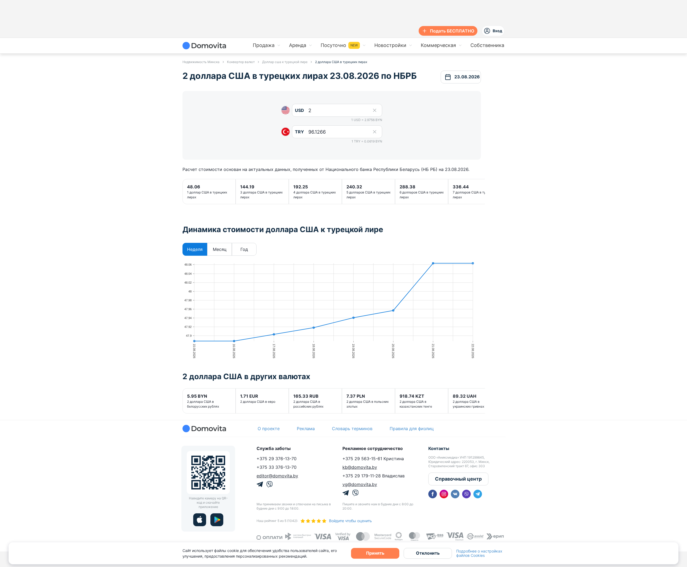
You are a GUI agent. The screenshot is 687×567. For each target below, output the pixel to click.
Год (244, 249)
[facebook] (432, 494)
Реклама (306, 428)
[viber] (466, 494)
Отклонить (428, 553)
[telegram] (477, 494)
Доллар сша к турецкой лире (285, 62)
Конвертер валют (241, 62)
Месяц (219, 249)
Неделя (195, 249)
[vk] (455, 494)
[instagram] (444, 494)
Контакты (438, 448)
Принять (375, 553)
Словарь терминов (352, 428)
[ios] (199, 519)
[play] (216, 519)
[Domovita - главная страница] (204, 46)
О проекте (269, 428)
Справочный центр (458, 479)
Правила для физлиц (412, 428)
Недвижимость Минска (201, 62)
